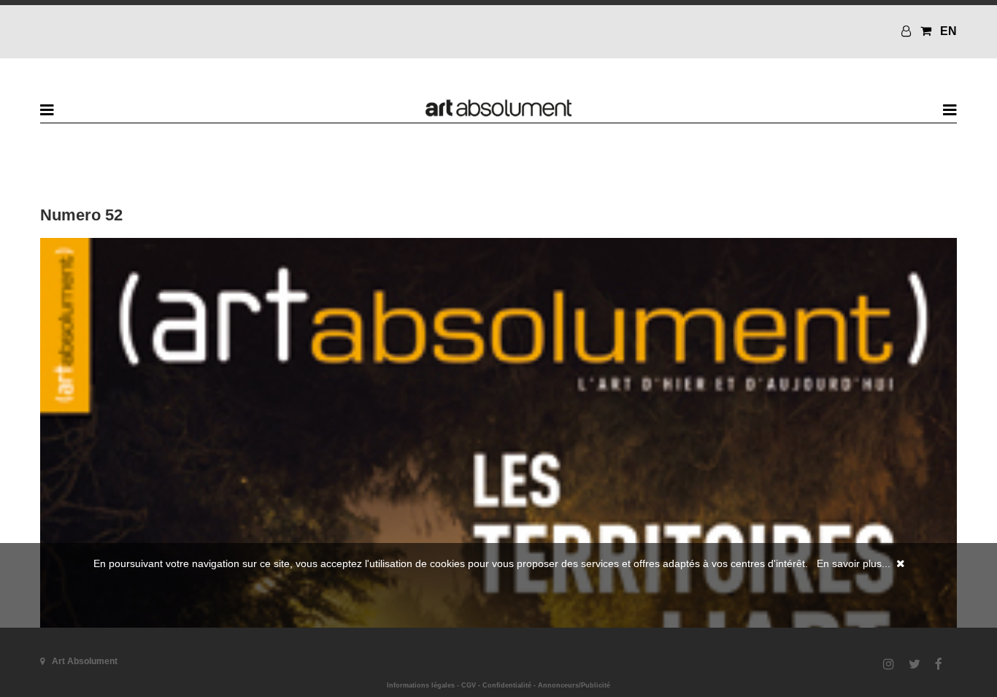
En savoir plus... (853, 563)
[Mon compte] (908, 31)
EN (948, 31)
